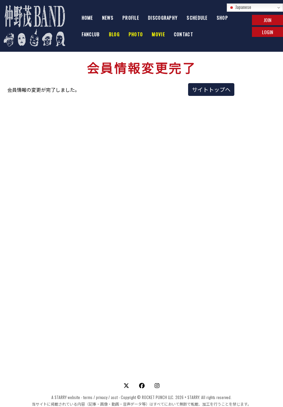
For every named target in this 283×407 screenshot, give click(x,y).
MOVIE (158, 34)
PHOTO (136, 34)
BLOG (114, 34)
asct (114, 397)
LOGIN (267, 32)
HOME (87, 17)
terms (87, 397)
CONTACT (183, 34)
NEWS (108, 17)
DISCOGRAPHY (163, 17)
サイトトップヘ (211, 89)
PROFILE (131, 17)
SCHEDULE (197, 17)
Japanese (242, 6)
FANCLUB (91, 34)
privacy (101, 397)
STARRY (61, 397)
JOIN (267, 19)
